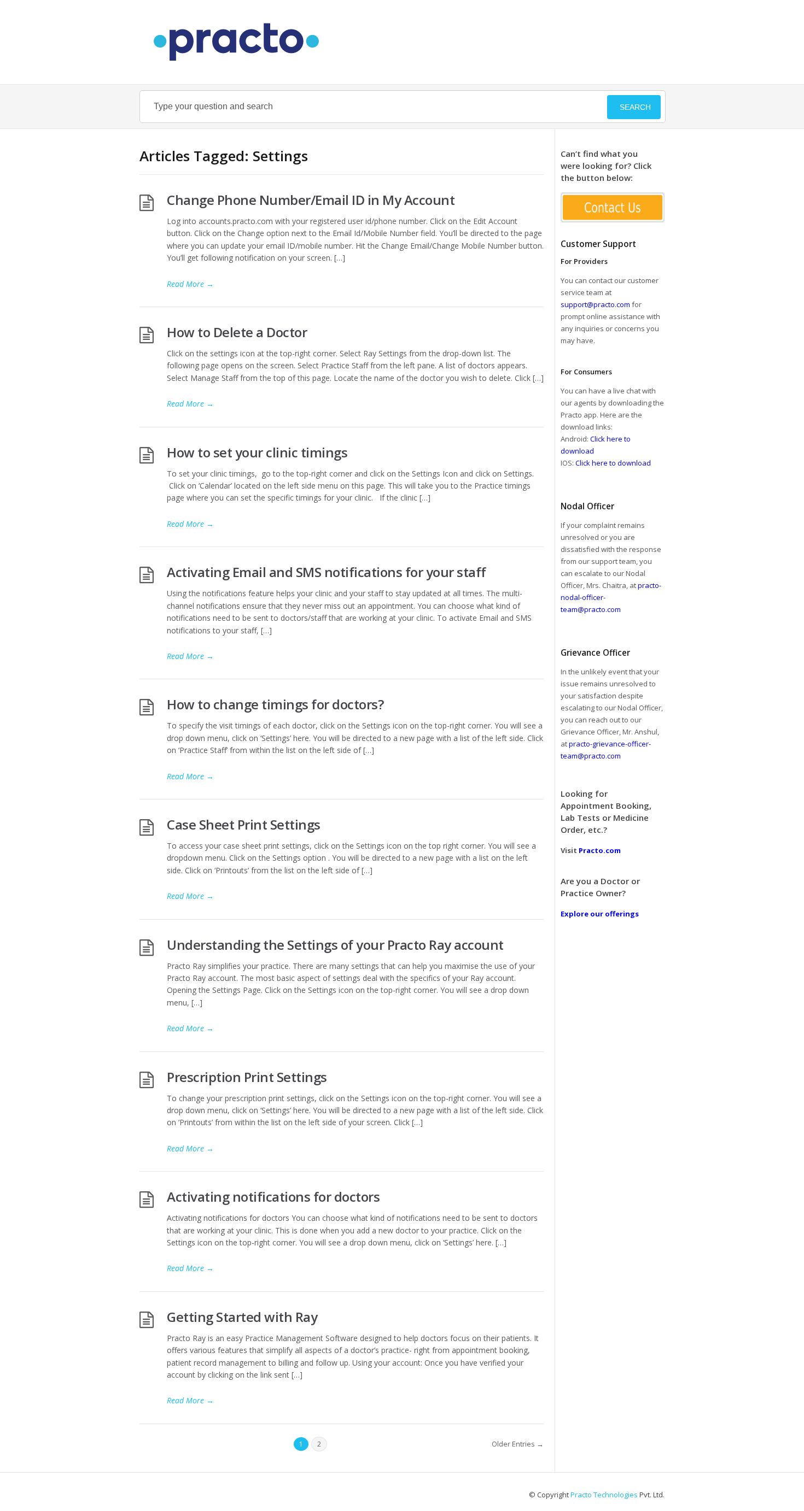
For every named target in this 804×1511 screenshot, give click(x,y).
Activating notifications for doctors (273, 1196)
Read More (190, 284)
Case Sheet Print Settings (244, 824)
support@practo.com (595, 304)
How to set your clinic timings (257, 452)
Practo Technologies (604, 1495)
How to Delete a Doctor (237, 332)
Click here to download (613, 463)
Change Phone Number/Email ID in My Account (311, 200)
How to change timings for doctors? (275, 704)
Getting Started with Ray (242, 1317)
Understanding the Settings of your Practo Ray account (335, 945)
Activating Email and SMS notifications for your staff (326, 572)
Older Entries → (518, 1444)
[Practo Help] (241, 42)
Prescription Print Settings (247, 1077)
